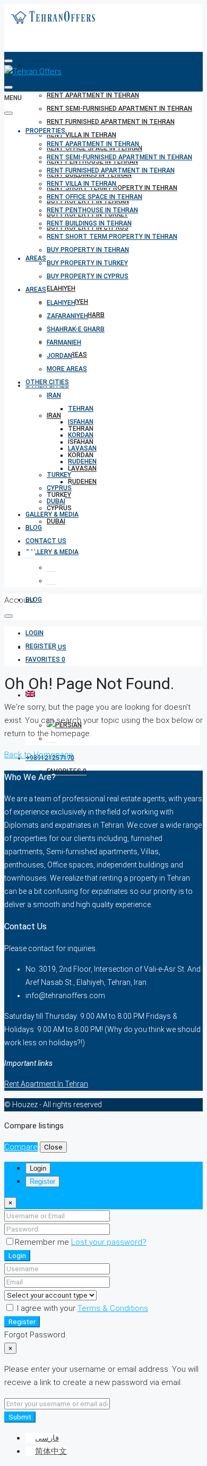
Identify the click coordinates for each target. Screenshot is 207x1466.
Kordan (80, 435)
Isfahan (80, 422)
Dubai (56, 521)
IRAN (54, 415)
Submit (19, 1417)
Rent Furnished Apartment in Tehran (111, 121)
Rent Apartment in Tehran (93, 95)
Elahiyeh (61, 288)
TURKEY (59, 474)
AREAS (35, 258)
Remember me (43, 1242)
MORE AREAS (67, 369)
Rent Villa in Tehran (81, 135)
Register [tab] (42, 1182)
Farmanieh (64, 342)
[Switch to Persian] (51, 568)
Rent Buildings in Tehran (89, 223)
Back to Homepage (38, 754)
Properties (45, 130)
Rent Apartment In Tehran (46, 1084)
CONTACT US (45, 541)
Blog (33, 527)
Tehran (80, 408)
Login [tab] (38, 1168)
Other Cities (47, 382)
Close (53, 1147)
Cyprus (59, 488)
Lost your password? (108, 1242)
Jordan (59, 355)
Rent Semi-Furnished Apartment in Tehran (119, 108)
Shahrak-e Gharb (76, 329)
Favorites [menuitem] (67, 771)
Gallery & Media (52, 552)
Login (17, 1256)
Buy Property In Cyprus (87, 276)
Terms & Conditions (112, 1308)
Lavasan (82, 468)
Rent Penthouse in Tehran (92, 210)
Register (22, 1322)
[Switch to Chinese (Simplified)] (51, 581)
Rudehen (82, 481)
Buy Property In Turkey (87, 263)
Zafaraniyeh (67, 316)
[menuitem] (34, 633)
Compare (21, 1147)
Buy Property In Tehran (88, 250)
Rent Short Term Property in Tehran (112, 236)
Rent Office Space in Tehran (94, 197)
